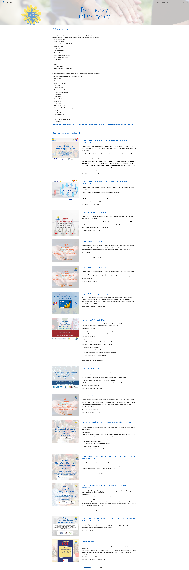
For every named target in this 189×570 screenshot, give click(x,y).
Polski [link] (157, 2)
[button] (187, 2)
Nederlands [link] (182, 2)
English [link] (173, 2)
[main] (94, 13)
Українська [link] (165, 2)
